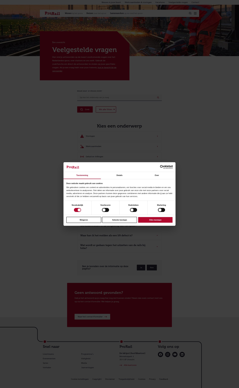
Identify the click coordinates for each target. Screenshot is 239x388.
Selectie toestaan (119, 220)
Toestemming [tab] (82, 175)
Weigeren (84, 220)
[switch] (105, 210)
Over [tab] (157, 175)
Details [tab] (119, 175)
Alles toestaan (155, 220)
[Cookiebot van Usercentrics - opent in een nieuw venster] (162, 167)
